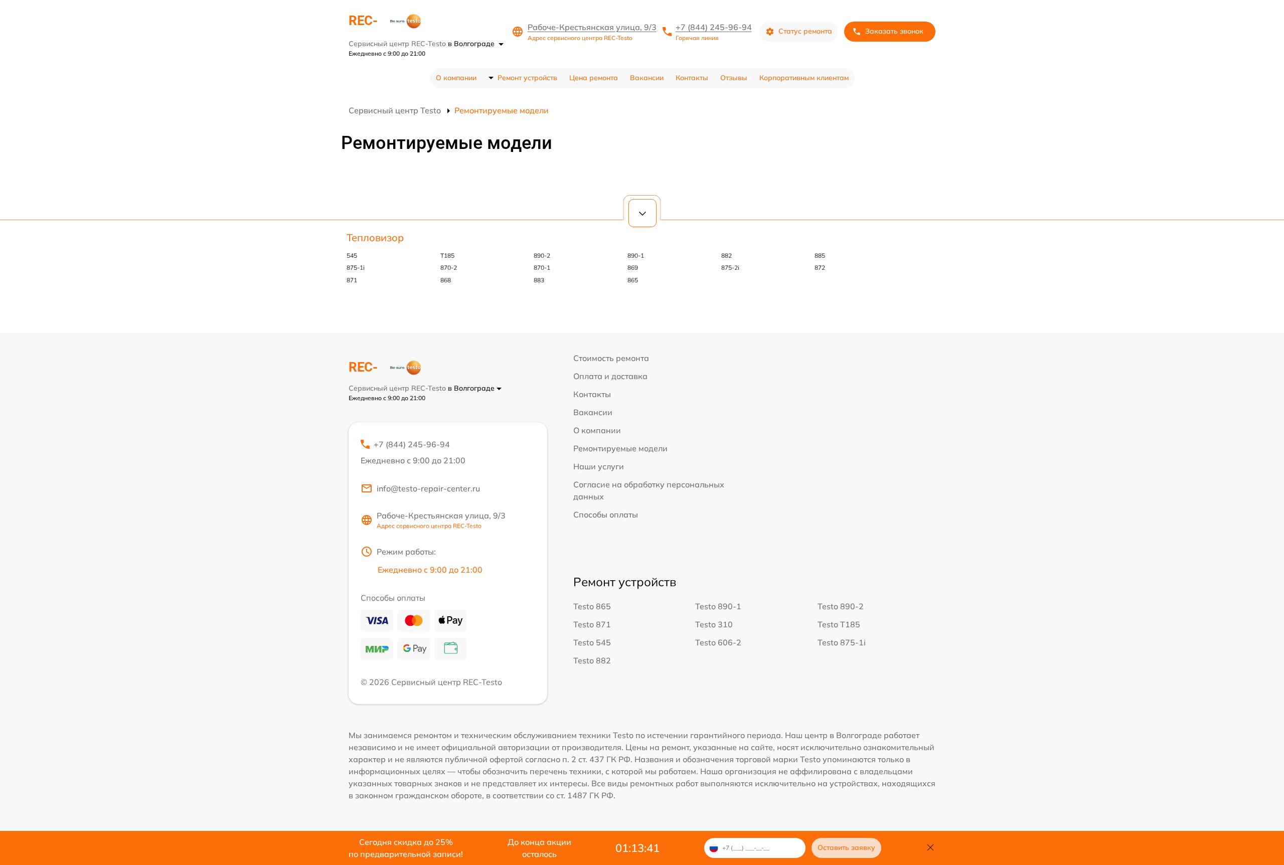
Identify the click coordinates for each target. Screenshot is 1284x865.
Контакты (692, 77)
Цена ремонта (593, 77)
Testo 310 (714, 624)
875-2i (730, 267)
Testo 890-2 (841, 606)
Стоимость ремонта (611, 358)
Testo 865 (592, 606)
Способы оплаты (605, 514)
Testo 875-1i (842, 642)
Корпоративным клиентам (804, 77)
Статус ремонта (805, 31)
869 (632, 267)
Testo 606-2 (718, 642)
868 (445, 280)
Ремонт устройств (527, 77)
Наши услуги (598, 466)
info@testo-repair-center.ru (428, 488)
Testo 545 (592, 642)
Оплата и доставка (610, 376)
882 (726, 255)
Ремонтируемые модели (620, 448)
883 (539, 280)
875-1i (356, 267)
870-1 (542, 267)
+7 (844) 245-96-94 (714, 27)
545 (352, 255)
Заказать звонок (894, 31)
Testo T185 (839, 624)
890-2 (542, 255)
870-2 (448, 267)
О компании (456, 77)
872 (820, 267)
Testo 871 (592, 624)
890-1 (635, 255)
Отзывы (733, 77)
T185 (447, 255)
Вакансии (647, 77)
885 (820, 255)
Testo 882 (592, 660)
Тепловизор (375, 237)
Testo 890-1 (718, 606)
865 (632, 280)
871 (352, 280)
